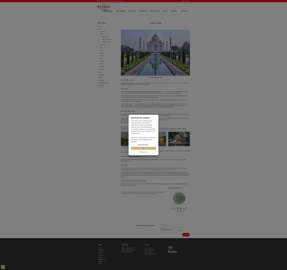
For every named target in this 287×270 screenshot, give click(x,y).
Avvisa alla (143, 152)
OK (143, 148)
